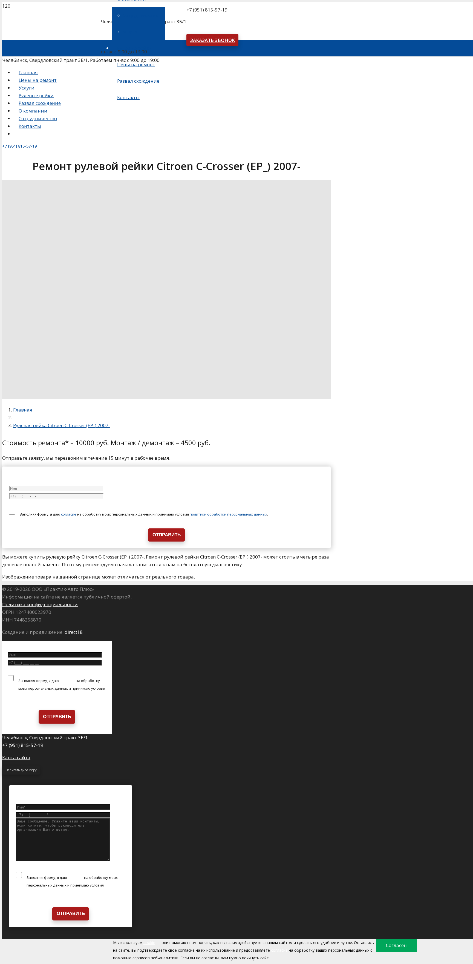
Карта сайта (16, 757)
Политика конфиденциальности (40, 604)
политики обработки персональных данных (228, 514)
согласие (68, 514)
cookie (149, 942)
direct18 (74, 632)
